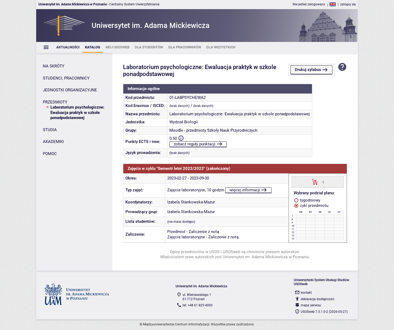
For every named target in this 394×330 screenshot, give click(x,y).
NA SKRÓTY (53, 66)
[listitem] (68, 47)
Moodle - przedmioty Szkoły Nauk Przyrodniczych (213, 130)
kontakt (306, 293)
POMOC (50, 153)
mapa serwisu (311, 305)
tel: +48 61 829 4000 (198, 305)
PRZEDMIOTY (55, 102)
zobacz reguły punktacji (194, 144)
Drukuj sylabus (308, 69)
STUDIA (50, 129)
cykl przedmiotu (313, 205)
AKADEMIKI (53, 141)
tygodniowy (309, 200)
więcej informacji (244, 190)
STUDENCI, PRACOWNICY (66, 78)
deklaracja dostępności (317, 299)
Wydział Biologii (183, 122)
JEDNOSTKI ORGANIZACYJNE (70, 90)
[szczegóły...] (323, 181)
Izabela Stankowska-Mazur (191, 202)
